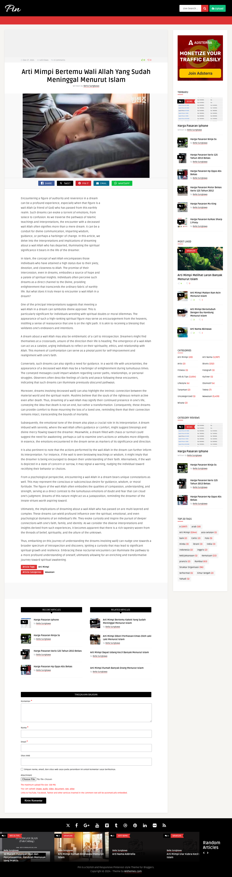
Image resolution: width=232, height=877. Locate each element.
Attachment (26, 775)
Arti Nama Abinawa (201, 329)
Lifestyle (182, 383)
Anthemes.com (133, 871)
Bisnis (189, 101)
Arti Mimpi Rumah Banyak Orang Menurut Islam (117, 668)
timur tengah (205, 573)
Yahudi (184, 579)
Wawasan (49, 572)
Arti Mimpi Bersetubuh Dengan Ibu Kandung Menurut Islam (203, 312)
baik (183, 538)
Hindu (184, 544)
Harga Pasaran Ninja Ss (47, 635)
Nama (24, 727)
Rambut (201, 561)
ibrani (197, 544)
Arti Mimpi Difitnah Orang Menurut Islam (187, 856)
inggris (202, 550)
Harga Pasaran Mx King (203, 203)
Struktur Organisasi (191, 567)
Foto (208, 538)
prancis (184, 561)
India (211, 544)
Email (24, 741)
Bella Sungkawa (91, 86)
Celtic (195, 538)
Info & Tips (183, 376)
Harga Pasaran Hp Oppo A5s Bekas (53, 666)
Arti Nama (207, 357)
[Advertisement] (86, 43)
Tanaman (182, 389)
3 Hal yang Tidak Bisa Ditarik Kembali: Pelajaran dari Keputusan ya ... (135, 856)
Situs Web (25, 755)
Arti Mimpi (43, 567)
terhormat (186, 573)
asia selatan (209, 532)
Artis (180, 363)
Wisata (181, 403)
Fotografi (207, 370)
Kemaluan (209, 555)
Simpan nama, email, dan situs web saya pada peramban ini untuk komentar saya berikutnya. (70, 769)
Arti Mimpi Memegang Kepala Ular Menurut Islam (79, 856)
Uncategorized (185, 396)
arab (196, 526)
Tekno (205, 389)
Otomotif (206, 383)
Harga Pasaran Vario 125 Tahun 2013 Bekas (58, 651)
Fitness (181, 370)
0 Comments (59, 60)
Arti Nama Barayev (15, 854)
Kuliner (206, 376)
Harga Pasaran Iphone (46, 619)
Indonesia (186, 550)
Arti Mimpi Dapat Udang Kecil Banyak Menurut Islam (119, 652)
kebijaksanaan (188, 555)
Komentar (26, 701)
